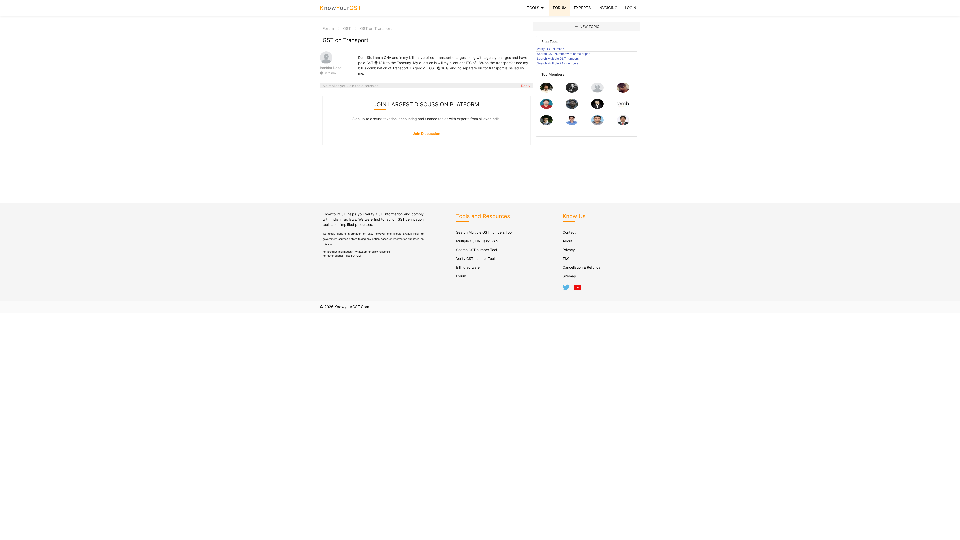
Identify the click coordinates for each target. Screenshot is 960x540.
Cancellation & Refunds (581, 267)
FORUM (559, 8)
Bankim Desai (331, 68)
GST (347, 28)
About (567, 241)
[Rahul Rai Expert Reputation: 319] (597, 108)
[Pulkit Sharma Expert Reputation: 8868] (546, 91)
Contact (569, 232)
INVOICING (608, 8)
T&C (566, 258)
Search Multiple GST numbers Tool (484, 232)
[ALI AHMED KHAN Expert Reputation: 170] (623, 124)
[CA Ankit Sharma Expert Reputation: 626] (546, 108)
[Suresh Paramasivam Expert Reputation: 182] (572, 124)
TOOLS (536, 8)
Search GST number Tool (476, 250)
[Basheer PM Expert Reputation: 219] (623, 108)
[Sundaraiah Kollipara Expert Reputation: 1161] (597, 91)
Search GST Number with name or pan (563, 54)
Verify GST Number (550, 49)
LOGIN (630, 8)
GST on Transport (376, 28)
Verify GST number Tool (475, 258)
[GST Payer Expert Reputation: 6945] (572, 91)
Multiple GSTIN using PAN (477, 241)
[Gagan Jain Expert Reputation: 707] (623, 91)
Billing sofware (468, 267)
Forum (328, 28)
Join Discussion (426, 134)
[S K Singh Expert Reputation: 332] (572, 108)
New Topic (587, 26)
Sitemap (569, 276)
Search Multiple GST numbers (558, 58)
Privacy (569, 250)
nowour (341, 8)
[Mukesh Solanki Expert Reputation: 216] (546, 124)
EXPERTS (582, 8)
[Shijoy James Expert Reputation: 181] (597, 124)
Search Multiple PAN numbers (557, 63)
